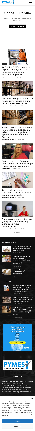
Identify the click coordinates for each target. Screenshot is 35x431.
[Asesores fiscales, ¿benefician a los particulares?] (6, 272)
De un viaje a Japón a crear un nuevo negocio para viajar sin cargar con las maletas (17, 163)
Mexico (4, 64)
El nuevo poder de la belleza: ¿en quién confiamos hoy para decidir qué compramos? (17, 223)
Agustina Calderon (8, 77)
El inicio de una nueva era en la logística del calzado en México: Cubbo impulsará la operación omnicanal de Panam (17, 132)
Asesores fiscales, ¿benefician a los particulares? (19, 272)
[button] (32, 398)
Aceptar (18, 421)
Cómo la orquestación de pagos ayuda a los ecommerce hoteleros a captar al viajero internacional (21, 260)
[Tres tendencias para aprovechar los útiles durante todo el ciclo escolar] (17, 180)
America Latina (7, 95)
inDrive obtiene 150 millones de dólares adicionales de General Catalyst (22, 248)
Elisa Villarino (6, 168)
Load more (17, 232)
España (5, 158)
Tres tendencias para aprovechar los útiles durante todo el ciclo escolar (17, 192)
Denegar (17, 426)
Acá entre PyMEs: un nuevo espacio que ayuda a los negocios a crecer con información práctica (16, 71)
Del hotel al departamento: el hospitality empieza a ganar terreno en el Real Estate (17, 101)
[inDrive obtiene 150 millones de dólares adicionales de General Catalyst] (6, 249)
